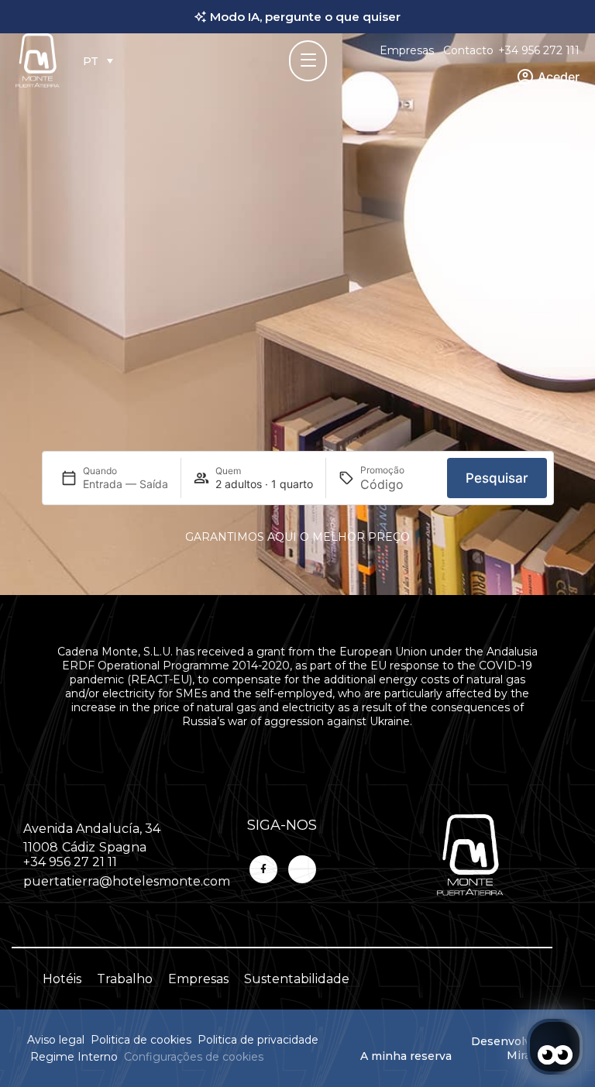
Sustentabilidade (296, 979)
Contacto (468, 50)
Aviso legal (55, 1040)
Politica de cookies (141, 1040)
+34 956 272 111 (539, 50)
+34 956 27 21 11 (70, 862)
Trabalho (125, 979)
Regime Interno (74, 1057)
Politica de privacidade (258, 1040)
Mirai (520, 1055)
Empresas (407, 50)
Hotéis (62, 979)
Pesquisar (497, 478)
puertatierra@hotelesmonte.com (126, 881)
